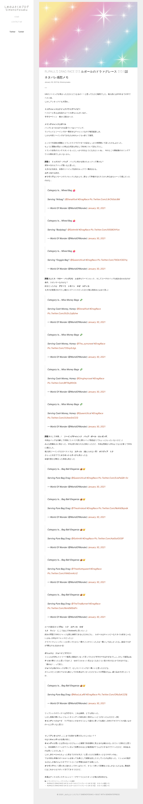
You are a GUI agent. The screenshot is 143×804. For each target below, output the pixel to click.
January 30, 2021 (96, 208)
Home (16, 17)
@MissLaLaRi (78, 694)
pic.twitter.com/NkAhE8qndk (113, 508)
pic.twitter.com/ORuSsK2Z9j (112, 694)
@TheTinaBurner (79, 603)
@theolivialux (78, 508)
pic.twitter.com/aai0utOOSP (109, 538)
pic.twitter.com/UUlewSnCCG (62, 417)
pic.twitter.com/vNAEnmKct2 (62, 573)
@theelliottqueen (80, 569)
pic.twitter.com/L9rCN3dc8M (105, 199)
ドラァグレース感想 (67, 781)
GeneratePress (112, 794)
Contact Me (16, 22)
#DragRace (83, 199)
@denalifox (71, 199)
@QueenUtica (77, 260)
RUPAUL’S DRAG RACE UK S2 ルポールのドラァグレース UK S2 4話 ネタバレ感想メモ (78, 785)
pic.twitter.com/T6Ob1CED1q (112, 260)
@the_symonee (85, 343)
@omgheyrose (84, 378)
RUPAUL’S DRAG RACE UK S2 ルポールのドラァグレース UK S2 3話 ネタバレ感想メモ (78, 783)
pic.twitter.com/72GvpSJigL (61, 348)
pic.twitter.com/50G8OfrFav (105, 229)
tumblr (21, 32)
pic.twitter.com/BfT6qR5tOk (62, 383)
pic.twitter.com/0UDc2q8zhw (62, 313)
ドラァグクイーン (53, 781)
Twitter (12, 32)
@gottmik (73, 229)
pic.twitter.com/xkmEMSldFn (62, 608)
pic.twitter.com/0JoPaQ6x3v (113, 478)
